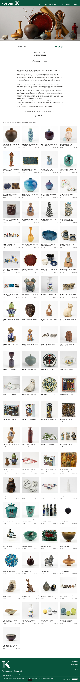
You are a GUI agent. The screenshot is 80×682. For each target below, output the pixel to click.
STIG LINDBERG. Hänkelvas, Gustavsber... (28, 621)
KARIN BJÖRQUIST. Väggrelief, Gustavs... (29, 170)
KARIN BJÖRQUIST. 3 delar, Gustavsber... (49, 270)
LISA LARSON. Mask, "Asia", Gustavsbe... (29, 320)
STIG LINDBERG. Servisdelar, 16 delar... (67, 621)
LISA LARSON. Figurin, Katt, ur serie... (68, 295)
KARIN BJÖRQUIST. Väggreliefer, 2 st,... (10, 195)
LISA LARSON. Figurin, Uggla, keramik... (11, 595)
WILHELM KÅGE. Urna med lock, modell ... (11, 520)
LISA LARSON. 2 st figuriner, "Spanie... (48, 345)
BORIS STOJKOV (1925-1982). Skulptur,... (67, 345)
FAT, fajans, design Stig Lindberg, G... (48, 395)
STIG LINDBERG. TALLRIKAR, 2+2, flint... (29, 495)
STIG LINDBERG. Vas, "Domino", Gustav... (49, 220)
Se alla (34, 122)
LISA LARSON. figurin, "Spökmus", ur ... (30, 295)
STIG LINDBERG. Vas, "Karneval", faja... (49, 470)
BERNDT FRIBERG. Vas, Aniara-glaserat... (30, 195)
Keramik (20, 46)
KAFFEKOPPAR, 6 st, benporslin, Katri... (48, 495)
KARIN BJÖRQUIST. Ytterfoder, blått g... (48, 245)
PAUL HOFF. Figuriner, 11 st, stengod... (68, 595)
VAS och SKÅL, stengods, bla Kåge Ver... (47, 595)
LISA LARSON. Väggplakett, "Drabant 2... (67, 220)
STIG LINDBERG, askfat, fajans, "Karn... (67, 395)
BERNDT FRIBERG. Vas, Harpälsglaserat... (68, 570)
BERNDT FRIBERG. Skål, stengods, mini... (67, 545)
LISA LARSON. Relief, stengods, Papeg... (49, 545)
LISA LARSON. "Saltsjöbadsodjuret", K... (47, 170)
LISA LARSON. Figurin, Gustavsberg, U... (11, 170)
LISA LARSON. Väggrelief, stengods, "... (66, 420)
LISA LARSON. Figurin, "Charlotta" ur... (49, 320)
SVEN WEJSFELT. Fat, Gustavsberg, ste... (30, 270)
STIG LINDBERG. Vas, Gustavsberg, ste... (11, 220)
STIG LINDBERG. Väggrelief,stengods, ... (67, 470)
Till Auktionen (41, 116)
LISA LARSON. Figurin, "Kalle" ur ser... (11, 320)
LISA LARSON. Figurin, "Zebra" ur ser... (49, 570)
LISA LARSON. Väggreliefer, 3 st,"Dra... (66, 445)
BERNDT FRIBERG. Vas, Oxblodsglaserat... (30, 570)
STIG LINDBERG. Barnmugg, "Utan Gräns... (67, 370)
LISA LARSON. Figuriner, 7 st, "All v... (9, 245)
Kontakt (75, 4)
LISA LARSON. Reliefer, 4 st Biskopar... (47, 520)
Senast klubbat (6, 122)
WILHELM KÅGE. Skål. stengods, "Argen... (30, 545)
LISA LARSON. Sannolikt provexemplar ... (67, 145)
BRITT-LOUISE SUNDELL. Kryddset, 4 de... (48, 621)
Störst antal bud (26, 122)
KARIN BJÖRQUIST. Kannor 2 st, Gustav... (67, 245)
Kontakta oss (74, 664)
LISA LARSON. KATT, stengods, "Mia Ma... (11, 495)
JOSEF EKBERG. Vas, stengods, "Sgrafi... (30, 145)
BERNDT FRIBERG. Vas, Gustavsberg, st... (30, 245)
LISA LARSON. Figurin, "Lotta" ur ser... (30, 345)
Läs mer (29, 680)
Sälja (39, 4)
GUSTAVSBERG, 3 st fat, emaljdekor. (10, 295)
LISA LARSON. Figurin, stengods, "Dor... (11, 445)
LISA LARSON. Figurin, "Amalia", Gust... (30, 220)
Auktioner (52, 4)
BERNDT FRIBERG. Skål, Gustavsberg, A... (10, 646)
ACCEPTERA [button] (75, 679)
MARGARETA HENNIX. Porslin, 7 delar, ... (11, 270)
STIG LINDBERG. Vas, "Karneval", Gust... (11, 420)
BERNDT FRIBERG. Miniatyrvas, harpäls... (29, 370)
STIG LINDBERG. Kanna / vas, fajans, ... (49, 295)
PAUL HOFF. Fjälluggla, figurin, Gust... (30, 395)
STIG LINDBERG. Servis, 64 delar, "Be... (47, 445)
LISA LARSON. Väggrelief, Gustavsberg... (48, 370)
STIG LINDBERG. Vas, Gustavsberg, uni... (11, 370)
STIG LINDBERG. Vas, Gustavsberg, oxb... (30, 445)
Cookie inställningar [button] (66, 679)
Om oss (68, 4)
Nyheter (60, 4)
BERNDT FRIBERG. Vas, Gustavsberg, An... (49, 145)
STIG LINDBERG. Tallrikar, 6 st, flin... (67, 195)
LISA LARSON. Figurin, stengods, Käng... (30, 595)
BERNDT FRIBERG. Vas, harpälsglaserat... (11, 145)
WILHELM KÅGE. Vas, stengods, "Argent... (68, 170)
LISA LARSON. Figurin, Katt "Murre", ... (68, 320)
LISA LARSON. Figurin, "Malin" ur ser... (11, 345)
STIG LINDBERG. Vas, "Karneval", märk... (30, 420)
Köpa (45, 4)
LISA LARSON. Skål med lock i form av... (10, 545)
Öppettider (75, 661)
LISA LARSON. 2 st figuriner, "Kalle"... (10, 470)
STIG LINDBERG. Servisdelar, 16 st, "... (9, 395)
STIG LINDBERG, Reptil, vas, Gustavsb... (67, 495)
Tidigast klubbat (16, 122)
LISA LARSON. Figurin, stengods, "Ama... (68, 270)
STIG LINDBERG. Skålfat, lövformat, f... (28, 470)
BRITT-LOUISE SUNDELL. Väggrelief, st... (9, 570)
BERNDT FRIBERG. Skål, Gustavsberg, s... (10, 621)
